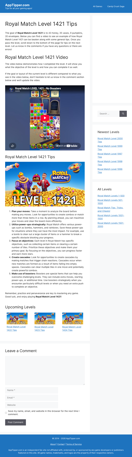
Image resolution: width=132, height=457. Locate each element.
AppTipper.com (17, 5)
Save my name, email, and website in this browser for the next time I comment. (43, 413)
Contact (60, 444)
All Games (97, 6)
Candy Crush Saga (115, 6)
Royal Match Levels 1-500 (111, 195)
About (53, 444)
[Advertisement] (112, 59)
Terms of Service (74, 444)
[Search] (123, 114)
